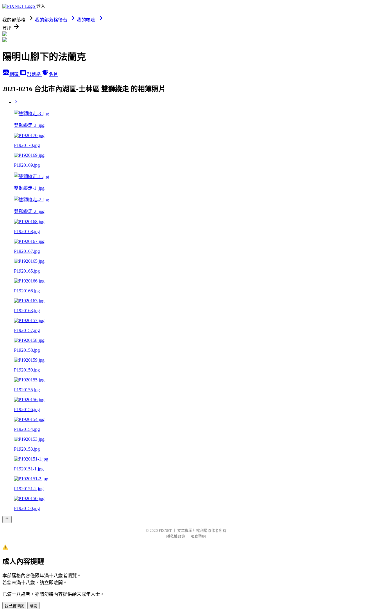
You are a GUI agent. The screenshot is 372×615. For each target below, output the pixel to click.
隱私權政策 (175, 536)
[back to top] (7, 519)
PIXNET (165, 530)
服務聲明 (198, 536)
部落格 (34, 74)
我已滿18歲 (14, 606)
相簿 (14, 74)
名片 (53, 74)
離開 (33, 606)
